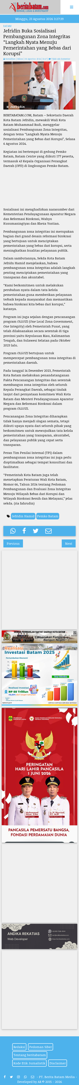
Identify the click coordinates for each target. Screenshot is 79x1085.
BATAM (7, 26)
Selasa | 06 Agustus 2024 (29, 58)
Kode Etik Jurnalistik (29, 1063)
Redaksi (19, 1047)
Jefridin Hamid (23, 516)
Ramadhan (10, 58)
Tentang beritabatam (29, 1055)
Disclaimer (58, 1063)
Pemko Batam (47, 516)
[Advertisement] (39, 187)
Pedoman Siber (40, 1047)
